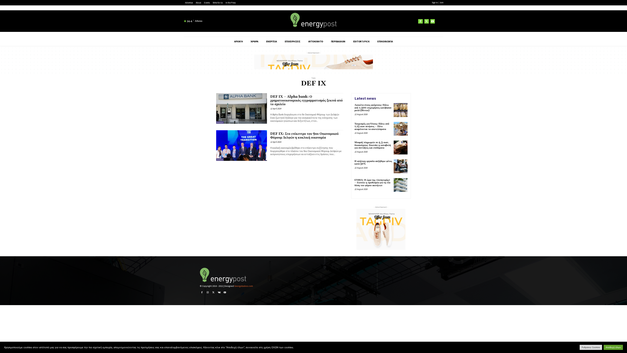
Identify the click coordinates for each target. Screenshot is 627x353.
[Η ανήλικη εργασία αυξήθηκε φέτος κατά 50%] (401, 166)
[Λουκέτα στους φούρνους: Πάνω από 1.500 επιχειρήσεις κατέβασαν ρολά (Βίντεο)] (401, 110)
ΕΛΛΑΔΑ (220, 122)
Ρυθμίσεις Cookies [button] (591, 347)
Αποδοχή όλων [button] (613, 347)
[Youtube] (432, 21)
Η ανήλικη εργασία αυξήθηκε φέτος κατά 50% (373, 163)
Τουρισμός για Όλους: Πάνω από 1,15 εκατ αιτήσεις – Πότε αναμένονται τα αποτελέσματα (371, 126)
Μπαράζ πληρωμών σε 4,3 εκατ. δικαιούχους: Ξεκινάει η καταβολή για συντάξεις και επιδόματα (372, 145)
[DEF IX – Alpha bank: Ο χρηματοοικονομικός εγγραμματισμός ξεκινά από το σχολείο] (241, 108)
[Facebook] (420, 21)
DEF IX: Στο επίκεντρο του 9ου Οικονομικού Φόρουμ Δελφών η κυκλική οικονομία (304, 136)
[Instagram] (208, 292)
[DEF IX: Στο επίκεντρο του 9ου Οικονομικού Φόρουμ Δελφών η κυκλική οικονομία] (241, 145)
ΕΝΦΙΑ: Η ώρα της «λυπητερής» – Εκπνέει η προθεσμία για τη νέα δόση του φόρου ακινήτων (372, 182)
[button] (439, 21)
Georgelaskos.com (243, 286)
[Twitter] (426, 21)
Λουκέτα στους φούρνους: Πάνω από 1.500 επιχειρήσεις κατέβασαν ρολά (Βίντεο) (373, 107)
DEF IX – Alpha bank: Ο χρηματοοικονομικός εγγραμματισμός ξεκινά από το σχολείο (306, 100)
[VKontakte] (219, 292)
